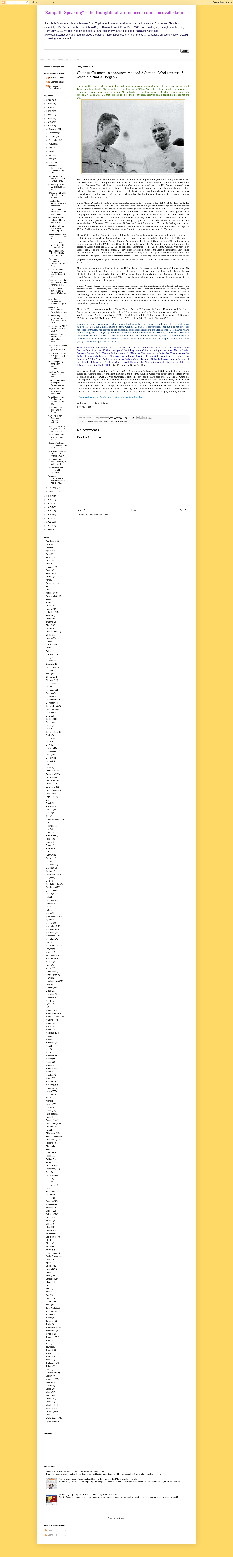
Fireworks (50, 826)
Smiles (49, 1250)
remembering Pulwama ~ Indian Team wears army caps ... (57, 319)
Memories (50, 1043)
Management (51, 1010)
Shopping (50, 1230)
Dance (49, 738)
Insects (49, 923)
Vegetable (50, 1379)
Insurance (50, 933)
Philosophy (51, 1133)
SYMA (48, 1301)
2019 (48, 126)
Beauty (49, 609)
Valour (49, 1376)
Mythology (50, 1085)
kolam (48, 968)
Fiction (49, 813)
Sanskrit (49, 1208)
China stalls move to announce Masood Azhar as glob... (57, 282)
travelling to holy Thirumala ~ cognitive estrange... (55, 419)
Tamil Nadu (51, 1308)
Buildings (50, 648)
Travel (48, 1356)
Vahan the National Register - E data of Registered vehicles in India (75, 1471)
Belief (48, 615)
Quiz (48, 1172)
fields (48, 816)
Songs (49, 1259)
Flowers (49, 835)
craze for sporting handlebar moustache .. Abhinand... (55, 365)
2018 (48, 496)
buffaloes (50, 645)
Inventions (50, 939)
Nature (49, 1094)
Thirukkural (51, 1331)
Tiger (48, 1340)
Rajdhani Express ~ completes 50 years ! (56, 374)
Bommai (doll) (52, 632)
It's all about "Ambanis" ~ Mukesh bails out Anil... (56, 262)
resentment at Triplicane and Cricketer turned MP (56, 169)
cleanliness (51, 690)
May (51, 155)
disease (49, 751)
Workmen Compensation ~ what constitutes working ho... (56, 479)
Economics (50, 771)
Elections (50, 777)
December (53, 129)
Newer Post (83, 510)
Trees (48, 1360)
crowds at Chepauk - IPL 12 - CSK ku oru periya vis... (57, 253)
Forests (49, 842)
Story (48, 1285)
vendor (49, 1386)
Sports (49, 1266)
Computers (50, 703)
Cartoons (50, 664)
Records (49, 1182)
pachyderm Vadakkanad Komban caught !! (57, 301)
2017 (48, 500)
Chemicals (50, 677)
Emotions (50, 784)
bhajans (49, 622)
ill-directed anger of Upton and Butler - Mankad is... (57, 220)
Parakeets (50, 1114)
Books (48, 635)
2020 (48, 122)
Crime (48, 722)
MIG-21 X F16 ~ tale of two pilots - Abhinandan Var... (57, 382)
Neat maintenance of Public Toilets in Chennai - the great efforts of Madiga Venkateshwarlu (98, 1479)
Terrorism (113, 421)
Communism (51, 700)
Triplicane (50, 1363)
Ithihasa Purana (53, 945)
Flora (48, 832)
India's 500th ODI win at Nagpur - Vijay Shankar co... (57, 355)
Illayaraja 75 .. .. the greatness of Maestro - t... (56, 391)
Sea (47, 1217)
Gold (48, 881)
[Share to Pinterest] (150, 417)
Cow (48, 716)
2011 (48, 522)
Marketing (50, 1020)
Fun (47, 852)
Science (49, 1214)
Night (48, 1101)
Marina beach (52, 1014)
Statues (49, 1282)
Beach (49, 606)
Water (48, 1399)
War (47, 1395)
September (54, 140)
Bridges (49, 638)
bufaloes (49, 641)
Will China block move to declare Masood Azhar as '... (57, 291)
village (49, 1392)
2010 (48, 526)
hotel (48, 910)
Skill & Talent (51, 1237)
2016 (48, 503)
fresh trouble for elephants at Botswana (55, 410)
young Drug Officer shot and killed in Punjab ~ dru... (56, 178)
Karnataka (50, 958)
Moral (48, 1065)
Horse (48, 907)
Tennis (49, 1318)
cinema (49, 687)
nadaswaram (51, 1088)
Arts (47, 589)
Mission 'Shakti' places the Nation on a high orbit (57, 211)
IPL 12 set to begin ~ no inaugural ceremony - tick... (57, 228)
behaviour (50, 612)
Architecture (51, 583)
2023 (48, 111)
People (49, 1120)
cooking (49, 712)
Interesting (50, 936)
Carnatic (49, 661)
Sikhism (49, 1233)
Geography (51, 874)
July (51, 148)
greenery (50, 891)
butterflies (50, 654)
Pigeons (49, 1143)
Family (49, 803)
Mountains (50, 1068)
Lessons (49, 984)
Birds (48, 625)
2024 (48, 107)
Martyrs (49, 1023)
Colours (49, 693)
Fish (48, 829)
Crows (49, 725)
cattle (48, 674)
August (52, 144)
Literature (50, 994)
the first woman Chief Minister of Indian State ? (57, 328)
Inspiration (50, 926)
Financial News (52, 819)
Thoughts (50, 1337)
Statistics (50, 1279)
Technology (51, 1311)
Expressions (51, 797)
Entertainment (52, 790)
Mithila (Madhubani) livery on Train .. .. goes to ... (57, 437)
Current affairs (52, 732)
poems (49, 1153)
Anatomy (50, 560)
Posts (49, 1530)
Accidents (50, 541)
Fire (47, 823)
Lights (48, 991)
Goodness (50, 887)
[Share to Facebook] (147, 417)
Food (48, 839)
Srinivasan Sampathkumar (55, 87)
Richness (50, 1188)
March (52, 162)
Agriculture (50, 551)
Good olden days (53, 884)
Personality (51, 1123)
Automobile (51, 596)
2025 (48, 104)
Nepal (48, 1098)
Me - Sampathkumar (55, 59)
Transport (50, 1353)
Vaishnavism (51, 1373)
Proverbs (50, 1166)
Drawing (49, 764)
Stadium (49, 1272)
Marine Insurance (53, 1017)
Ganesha (50, 868)
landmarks (50, 971)
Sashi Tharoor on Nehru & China (129, 365)
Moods (49, 1059)
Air (47, 554)
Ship (48, 1227)
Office (48, 1107)
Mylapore (50, 1081)
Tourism (49, 1347)
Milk (47, 1049)
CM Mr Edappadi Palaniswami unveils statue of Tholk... (56, 273)
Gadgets (49, 858)
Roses (49, 1198)
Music (48, 1078)
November (53, 133)
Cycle (48, 735)
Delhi (48, 745)
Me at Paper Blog (72, 59)
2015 (48, 507)
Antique (49, 577)
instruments (51, 929)
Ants (48, 580)
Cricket (49, 719)
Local (48, 997)
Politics (106, 421)
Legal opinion (52, 981)
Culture (49, 729)
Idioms (49, 913)
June (51, 151)
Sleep (48, 1243)
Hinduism (50, 900)
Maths (48, 1026)
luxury (48, 1000)
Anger (48, 570)
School (49, 1211)
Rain (48, 1179)
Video (48, 1389)
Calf (47, 658)
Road (48, 1195)
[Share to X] (144, 417)
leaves (49, 978)
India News (98, 421)
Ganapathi (50, 865)
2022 (48, 115)
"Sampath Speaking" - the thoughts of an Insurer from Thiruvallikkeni (113, 12)
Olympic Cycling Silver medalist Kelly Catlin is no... (57, 309)
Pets (48, 1130)
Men (48, 1046)
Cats (48, 670)
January (52, 491)
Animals (49, 573)
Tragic (48, 1350)
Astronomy (50, 593)
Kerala (49, 965)
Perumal (49, 1127)
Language (50, 975)
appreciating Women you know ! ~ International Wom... (57, 337)
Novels (49, 1104)
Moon (48, 1062)
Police (48, 1156)
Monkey (49, 1056)
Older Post (184, 510)
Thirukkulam (51, 1327)
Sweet (48, 1298)
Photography (51, 1140)
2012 (48, 518)
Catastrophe (51, 667)
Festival (49, 810)
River (48, 1191)
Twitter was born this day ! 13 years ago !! (57, 236)
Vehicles (49, 1382)
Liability (49, 987)
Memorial (50, 1039)
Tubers (49, 1366)
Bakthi (48, 602)
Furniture (50, 855)
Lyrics (48, 1004)
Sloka (48, 1246)
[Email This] (138, 417)
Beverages (50, 619)
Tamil (48, 1305)
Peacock (49, 1117)
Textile (49, 1324)
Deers (48, 742)
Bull (47, 651)
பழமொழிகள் (51, 1421)
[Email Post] (133, 418)
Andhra (49, 564)
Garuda (49, 871)
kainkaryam (51, 955)
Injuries (49, 920)
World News (123, 421)
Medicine (50, 1033)
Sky (47, 1240)
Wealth (49, 1402)
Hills (48, 897)
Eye (47, 800)
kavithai (49, 962)
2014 (48, 511)
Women (49, 1412)
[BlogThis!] (141, 417)
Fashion (49, 806)
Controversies (52, 709)
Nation (49, 1091)
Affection (49, 547)
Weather (49, 1405)
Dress (48, 768)
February (53, 488)
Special (49, 1263)
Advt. (48, 544)
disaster (49, 748)
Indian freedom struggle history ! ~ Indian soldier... (57, 461)
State (48, 1276)
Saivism (49, 1204)
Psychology (51, 1169)
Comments (52, 1535)
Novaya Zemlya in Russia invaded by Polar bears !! (57, 445)
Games (49, 861)
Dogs (48, 755)
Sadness (50, 1201)
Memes (49, 1036)
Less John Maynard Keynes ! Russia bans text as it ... (56, 428)
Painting (49, 1110)
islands (49, 942)
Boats (48, 628)
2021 (48, 118)
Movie (48, 1072)
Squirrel (49, 1269)
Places (49, 1146)
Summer (49, 1292)
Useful (49, 1369)
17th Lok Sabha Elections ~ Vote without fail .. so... (56, 245)
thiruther (49, 1334)
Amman (49, 557)
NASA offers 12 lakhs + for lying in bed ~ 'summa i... (57, 195)
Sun (47, 1295)
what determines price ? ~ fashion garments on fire (57, 347)
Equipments (51, 793)
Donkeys (50, 758)
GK (85, 421)
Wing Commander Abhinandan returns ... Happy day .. (56, 400)
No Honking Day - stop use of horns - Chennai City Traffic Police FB (88, 1495)
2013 (48, 515)
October (52, 137)
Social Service (52, 1256)
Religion (49, 1185)
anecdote (50, 567)
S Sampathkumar (56, 78)
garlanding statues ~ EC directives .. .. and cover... (57, 187)
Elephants (50, 780)
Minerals (49, 1052)
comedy (49, 696)
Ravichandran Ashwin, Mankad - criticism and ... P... (57, 203)
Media (48, 1030)
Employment (51, 787)
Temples (49, 1314)
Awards (49, 599)
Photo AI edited (52, 1136)
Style (48, 1289)
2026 (48, 100)
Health (49, 894)
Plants (48, 1149)
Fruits (48, 848)
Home (42, 59)
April (51, 159)
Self (47, 1224)
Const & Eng (51, 706)
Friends (49, 845)
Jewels (49, 952)
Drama (49, 761)
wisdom (49, 1408)
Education (50, 774)
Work (48, 1415)
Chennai (49, 680)
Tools (48, 1343)
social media (51, 1253)
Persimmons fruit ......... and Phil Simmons (55, 470)
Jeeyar (49, 949)
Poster (49, 1162)
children (49, 683)
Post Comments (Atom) (98, 515)
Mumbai (49, 1075)
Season (49, 1221)
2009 (48, 529)
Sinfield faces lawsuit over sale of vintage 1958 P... (57, 453)
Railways (50, 1175)
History (90, 421)
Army (48, 586)
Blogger (121, 1518)
